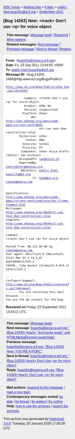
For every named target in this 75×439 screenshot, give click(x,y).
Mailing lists (32, 7)
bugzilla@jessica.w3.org (36, 60)
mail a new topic (19, 392)
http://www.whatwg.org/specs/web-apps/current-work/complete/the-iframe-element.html (37, 200)
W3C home (11, 7)
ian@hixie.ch (49, 158)
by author (56, 401)
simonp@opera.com (19, 181)
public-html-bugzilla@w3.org (32, 70)
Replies (65, 49)
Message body (41, 35)
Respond (61, 35)
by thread (22, 401)
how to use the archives (33, 406)
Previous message (20, 49)
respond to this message (45, 387)
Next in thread (46, 49)
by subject (39, 401)
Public (49, 7)
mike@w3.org (48, 177)
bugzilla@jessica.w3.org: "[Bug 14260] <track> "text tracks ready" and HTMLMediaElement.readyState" (38, 332)
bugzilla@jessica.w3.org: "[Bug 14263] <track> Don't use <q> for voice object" (39, 360)
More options (16, 39)
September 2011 (51, 12)
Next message (48, 44)
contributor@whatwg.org (24, 166)
